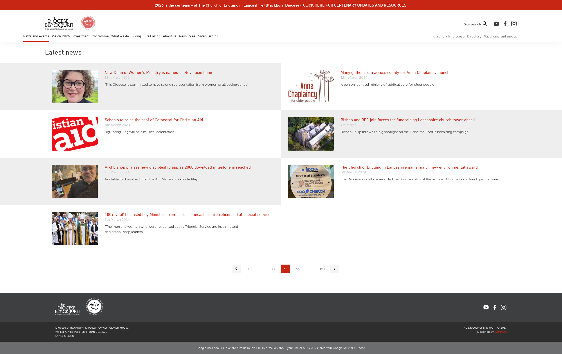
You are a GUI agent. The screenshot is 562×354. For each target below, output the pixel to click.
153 (322, 269)
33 (273, 269)
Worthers (501, 331)
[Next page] (334, 269)
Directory (466, 36)
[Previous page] (236, 269)
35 (298, 269)
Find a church (439, 36)
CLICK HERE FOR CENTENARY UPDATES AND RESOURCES (354, 5)
